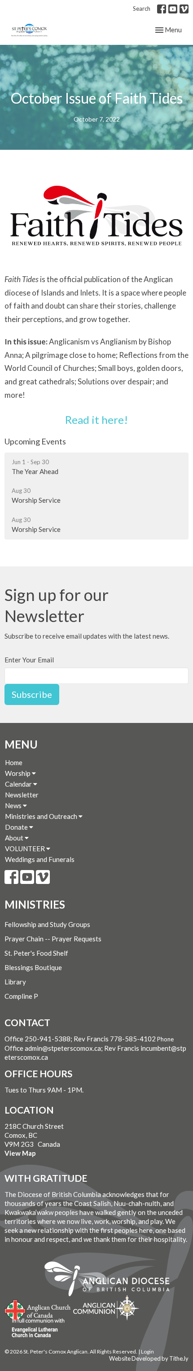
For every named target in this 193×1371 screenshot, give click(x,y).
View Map (20, 1153)
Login (147, 1351)
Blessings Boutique (33, 967)
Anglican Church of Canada (37, 1309)
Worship (18, 773)
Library (15, 982)
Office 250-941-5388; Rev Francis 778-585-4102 (80, 1039)
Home (13, 762)
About (15, 838)
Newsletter (22, 795)
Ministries (34, 904)
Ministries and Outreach (42, 816)
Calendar (19, 784)
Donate (17, 827)
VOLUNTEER (25, 848)
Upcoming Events (35, 441)
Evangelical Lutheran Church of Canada (34, 1328)
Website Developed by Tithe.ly (149, 1358)
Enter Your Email (29, 660)
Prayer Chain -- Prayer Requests (52, 939)
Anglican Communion (106, 1307)
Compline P (21, 996)
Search (141, 8)
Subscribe (32, 694)
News (14, 805)
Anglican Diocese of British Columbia (112, 1280)
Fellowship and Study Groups (47, 924)
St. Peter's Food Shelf (36, 953)
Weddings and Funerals (40, 859)
